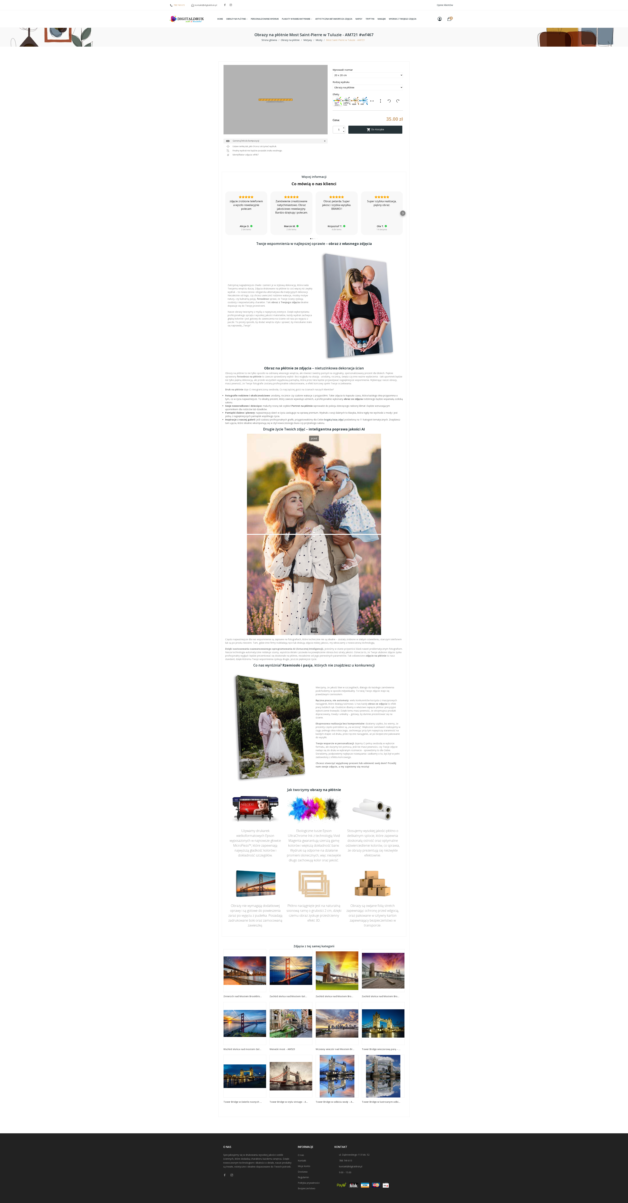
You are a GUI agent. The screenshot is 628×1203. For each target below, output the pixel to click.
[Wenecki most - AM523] (291, 1023)
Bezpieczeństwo (306, 1188)
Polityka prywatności (309, 1182)
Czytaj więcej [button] (382, 220)
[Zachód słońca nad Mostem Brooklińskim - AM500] (383, 970)
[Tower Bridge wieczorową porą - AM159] (383, 1023)
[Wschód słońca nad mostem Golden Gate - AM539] (244, 1023)
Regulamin (303, 1177)
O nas (301, 1155)
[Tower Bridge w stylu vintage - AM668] (291, 1076)
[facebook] (225, 5)
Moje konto (304, 1166)
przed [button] (314, 438)
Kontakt (302, 1160)
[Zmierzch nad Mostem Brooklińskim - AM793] (244, 970)
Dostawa (302, 1171)
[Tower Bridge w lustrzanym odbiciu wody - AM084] (383, 1076)
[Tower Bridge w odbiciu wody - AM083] (337, 1076)
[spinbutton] (339, 129)
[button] (225, 213)
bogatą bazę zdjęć (334, 419)
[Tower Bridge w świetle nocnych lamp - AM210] (244, 1076)
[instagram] (230, 5)
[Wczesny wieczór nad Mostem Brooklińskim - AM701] (337, 1023)
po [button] (314, 630)
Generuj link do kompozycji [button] (242, 141)
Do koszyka (375, 130)
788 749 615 (179, 5)
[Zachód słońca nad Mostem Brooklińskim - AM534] (337, 970)
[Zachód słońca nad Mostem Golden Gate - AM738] (291, 970)
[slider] (314, 534)
